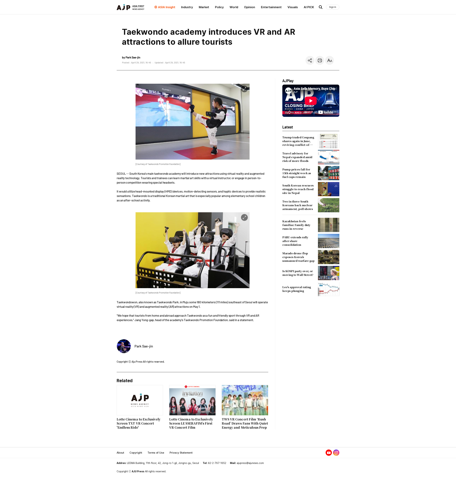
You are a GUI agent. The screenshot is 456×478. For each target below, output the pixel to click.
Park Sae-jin (143, 346)
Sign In (332, 7)
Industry (187, 7)
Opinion (249, 7)
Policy (219, 7)
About (120, 452)
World (234, 7)
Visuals (292, 7)
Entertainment (271, 7)
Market (204, 7)
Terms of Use (155, 452)
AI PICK (309, 7)
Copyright (135, 452)
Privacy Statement (181, 452)
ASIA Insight (166, 7)
